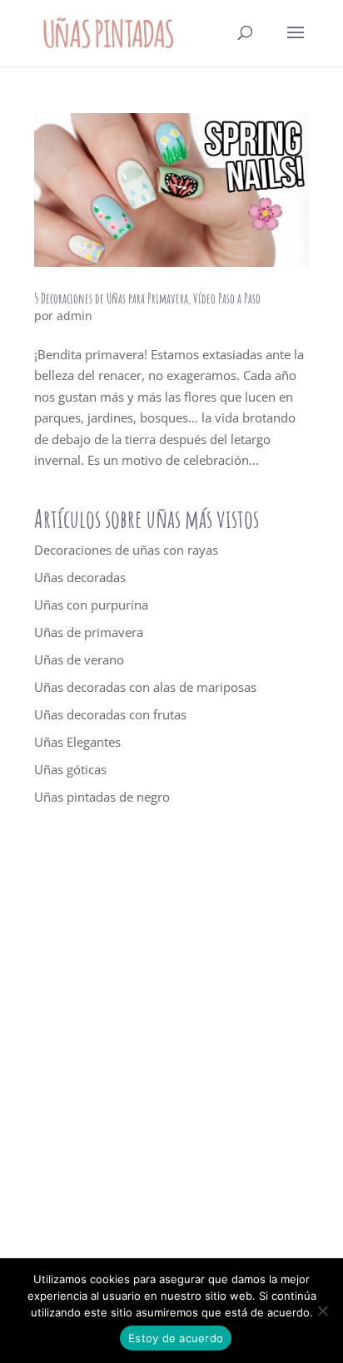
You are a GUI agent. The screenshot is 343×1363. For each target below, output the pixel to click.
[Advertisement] (171, 1046)
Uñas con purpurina (91, 604)
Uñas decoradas (80, 577)
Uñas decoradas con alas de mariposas (145, 687)
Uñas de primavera (88, 632)
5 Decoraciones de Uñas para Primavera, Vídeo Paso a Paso (147, 298)
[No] (322, 1310)
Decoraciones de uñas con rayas (126, 549)
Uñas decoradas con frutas (110, 714)
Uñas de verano (79, 659)
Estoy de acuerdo (175, 1338)
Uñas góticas (70, 769)
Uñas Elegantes (77, 741)
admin (74, 315)
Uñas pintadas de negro (102, 796)
